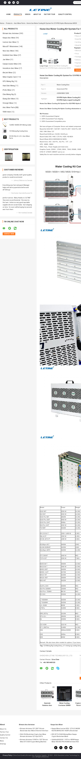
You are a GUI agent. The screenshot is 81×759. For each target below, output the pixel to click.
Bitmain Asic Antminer (11, 33)
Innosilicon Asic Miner (11, 68)
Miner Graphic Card (9, 77)
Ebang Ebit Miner (9, 99)
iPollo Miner (7, 90)
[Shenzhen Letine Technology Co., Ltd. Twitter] (9, 2)
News (2, 741)
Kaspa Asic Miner (9, 38)
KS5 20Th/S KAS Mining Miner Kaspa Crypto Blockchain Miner (64, 735)
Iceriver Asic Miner (9, 42)
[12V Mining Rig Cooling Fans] (5, 131)
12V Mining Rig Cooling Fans (18, 131)
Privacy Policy (7, 755)
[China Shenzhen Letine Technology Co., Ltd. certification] (8, 157)
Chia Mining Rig (8, 94)
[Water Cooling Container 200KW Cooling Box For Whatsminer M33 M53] (64, 693)
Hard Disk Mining (9, 86)
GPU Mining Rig (8, 81)
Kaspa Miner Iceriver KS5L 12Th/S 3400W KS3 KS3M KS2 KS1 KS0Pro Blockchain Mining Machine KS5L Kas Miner (66, 730)
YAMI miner (7, 112)
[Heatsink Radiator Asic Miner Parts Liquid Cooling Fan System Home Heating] (47, 693)
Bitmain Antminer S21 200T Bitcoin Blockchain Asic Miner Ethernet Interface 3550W (34, 730)
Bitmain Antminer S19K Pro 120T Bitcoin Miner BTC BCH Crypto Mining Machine (34, 741)
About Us (37, 14)
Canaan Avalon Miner (10, 64)
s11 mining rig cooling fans (72, 646)
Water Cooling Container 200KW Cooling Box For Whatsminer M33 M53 (64, 704)
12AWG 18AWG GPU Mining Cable (20, 125)
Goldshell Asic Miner (10, 55)
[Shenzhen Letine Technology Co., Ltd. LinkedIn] (14, 2)
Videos (27, 14)
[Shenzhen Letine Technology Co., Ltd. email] (5, 228)
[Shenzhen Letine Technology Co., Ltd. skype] (58, 668)
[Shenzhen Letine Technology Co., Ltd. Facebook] (5, 2)
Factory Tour (49, 14)
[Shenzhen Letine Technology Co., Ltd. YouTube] (18, 2)
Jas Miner (6, 60)
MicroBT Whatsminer (10, 46)
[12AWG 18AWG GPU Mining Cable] (5, 124)
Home (8, 14)
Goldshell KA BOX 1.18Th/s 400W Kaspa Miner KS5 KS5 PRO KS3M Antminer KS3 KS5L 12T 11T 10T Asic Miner (65, 741)
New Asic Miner (8, 51)
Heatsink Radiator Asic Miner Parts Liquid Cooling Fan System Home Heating (47, 704)
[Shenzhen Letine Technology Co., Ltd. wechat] (16, 228)
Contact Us (4, 738)
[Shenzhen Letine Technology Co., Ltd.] (40, 9)
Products (18, 14)
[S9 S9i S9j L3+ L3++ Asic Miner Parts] (5, 137)
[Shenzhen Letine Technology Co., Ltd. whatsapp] (11, 228)
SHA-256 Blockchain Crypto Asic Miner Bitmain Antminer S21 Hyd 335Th (33, 735)
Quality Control (65, 14)
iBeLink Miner (7, 73)
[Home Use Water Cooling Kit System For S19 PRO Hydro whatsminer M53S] (54, 45)
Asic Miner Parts (19, 23)
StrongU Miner (8, 103)
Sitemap (3, 744)
